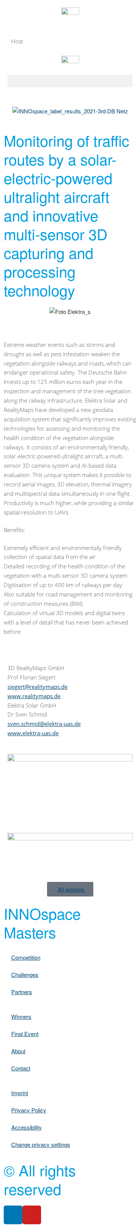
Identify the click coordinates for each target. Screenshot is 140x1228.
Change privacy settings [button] (40, 1144)
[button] (70, 81)
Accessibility (26, 1127)
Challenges (24, 974)
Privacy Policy (28, 1110)
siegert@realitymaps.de (37, 686)
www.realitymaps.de (33, 696)
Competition (25, 957)
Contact (20, 1068)
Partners (21, 992)
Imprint (19, 1093)
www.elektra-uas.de (33, 733)
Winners (21, 1016)
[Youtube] (31, 1215)
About (18, 1051)
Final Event (24, 1034)
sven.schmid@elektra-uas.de (44, 723)
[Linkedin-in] (13, 1215)
